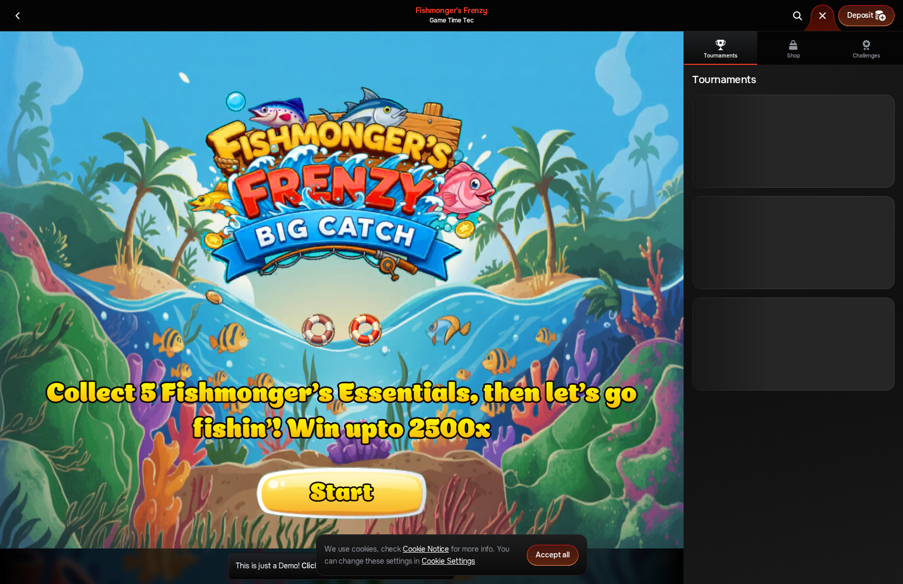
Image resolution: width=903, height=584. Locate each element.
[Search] (797, 15)
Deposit (860, 15)
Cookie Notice (426, 549)
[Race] (822, 15)
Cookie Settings (448, 561)
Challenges (866, 55)
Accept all (553, 554)
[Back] (17, 15)
